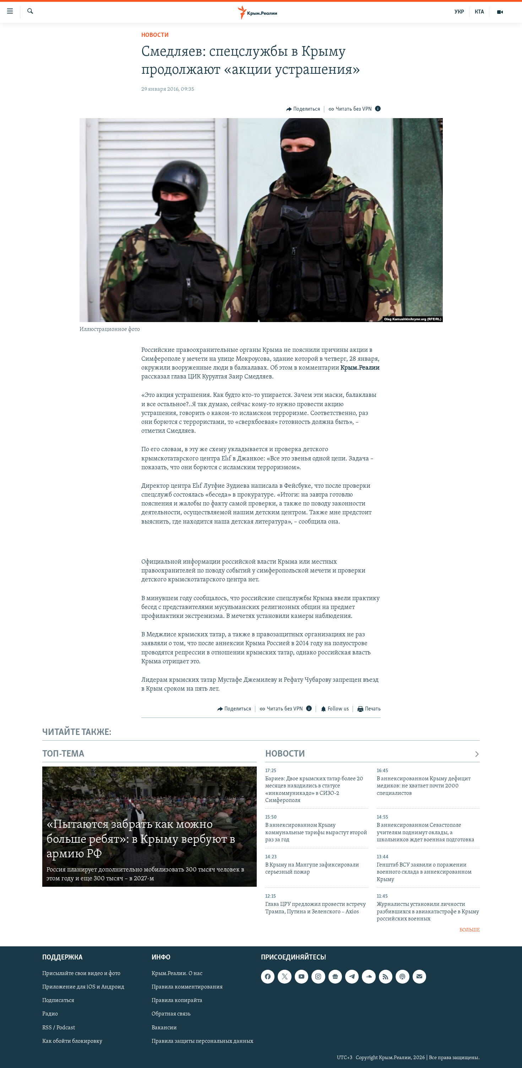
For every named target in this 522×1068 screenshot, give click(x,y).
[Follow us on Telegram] (352, 976)
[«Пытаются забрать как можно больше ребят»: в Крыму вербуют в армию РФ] (149, 827)
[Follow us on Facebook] (267, 976)
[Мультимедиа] (500, 12)
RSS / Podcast (58, 1027)
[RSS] (385, 976)
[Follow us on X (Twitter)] (284, 976)
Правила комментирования (187, 987)
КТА (479, 12)
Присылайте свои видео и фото (81, 973)
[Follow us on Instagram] (318, 976)
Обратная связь (171, 1014)
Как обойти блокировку (72, 1041)
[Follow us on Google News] (335, 976)
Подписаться (58, 1000)
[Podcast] (402, 976)
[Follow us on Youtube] (301, 976)
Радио (50, 1014)
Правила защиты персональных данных (202, 1041)
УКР (459, 12)
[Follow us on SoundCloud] (368, 976)
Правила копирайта (177, 1000)
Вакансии (164, 1027)
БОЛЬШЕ (470, 930)
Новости (155, 35)
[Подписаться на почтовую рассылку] (419, 976)
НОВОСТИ (285, 754)
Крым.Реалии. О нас (177, 973)
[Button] (303, 109)
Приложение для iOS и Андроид (83, 987)
